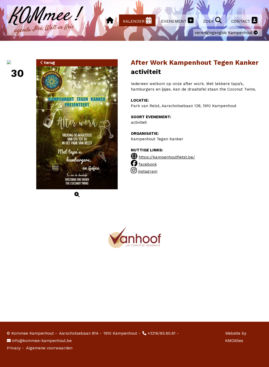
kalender (134, 21)
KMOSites (234, 340)
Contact (241, 21)
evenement (174, 21)
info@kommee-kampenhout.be (41, 340)
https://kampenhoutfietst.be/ (167, 157)
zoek (209, 21)
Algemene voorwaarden (49, 348)
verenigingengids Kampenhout (224, 32)
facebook (148, 164)
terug (49, 62)
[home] (109, 20)
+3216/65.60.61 (160, 333)
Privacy (15, 348)
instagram (147, 171)
